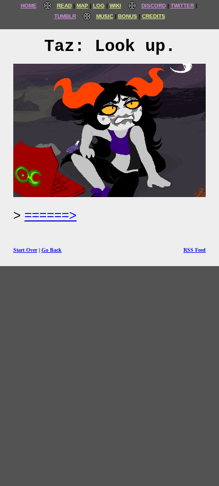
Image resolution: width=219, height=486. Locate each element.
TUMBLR (65, 16)
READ (64, 5)
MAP (82, 5)
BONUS (127, 16)
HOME (29, 5)
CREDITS (153, 16)
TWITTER (182, 5)
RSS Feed (194, 250)
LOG (99, 5)
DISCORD (153, 5)
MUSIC (104, 16)
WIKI (115, 5)
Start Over (25, 250)
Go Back (51, 250)
